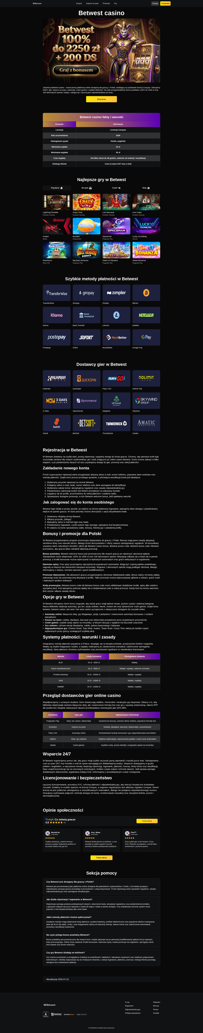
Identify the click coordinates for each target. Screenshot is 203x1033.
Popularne (55, 188)
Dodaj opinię (147, 821)
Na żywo (85, 188)
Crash (114, 188)
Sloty (144, 188)
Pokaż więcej (101, 857)
